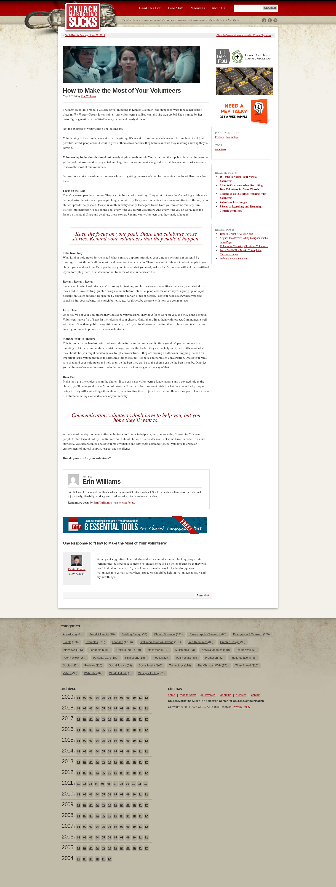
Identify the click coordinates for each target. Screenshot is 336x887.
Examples (91, 642)
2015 (67, 740)
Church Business (164, 634)
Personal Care (102, 657)
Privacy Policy (241, 707)
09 (128, 697)
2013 (67, 761)
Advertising (70, 634)
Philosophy (132, 657)
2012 (67, 772)
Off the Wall (244, 650)
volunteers (220, 149)
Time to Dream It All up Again (236, 233)
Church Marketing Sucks (83, 17)
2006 (67, 836)
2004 (67, 858)
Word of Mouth (118, 673)
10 (134, 697)
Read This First (150, 8)
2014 (67, 750)
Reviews (89, 665)
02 (84, 697)
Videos (67, 673)
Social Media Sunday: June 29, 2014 (85, 35)
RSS (275, 20)
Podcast (158, 657)
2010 (67, 793)
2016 (67, 729)
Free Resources (198, 642)
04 (97, 697)
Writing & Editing (148, 673)
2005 (67, 847)
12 (146, 697)
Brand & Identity (99, 634)
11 (140, 697)
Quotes (67, 665)
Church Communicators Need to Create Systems (243, 35)
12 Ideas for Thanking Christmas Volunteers (244, 246)
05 (103, 697)
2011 (67, 783)
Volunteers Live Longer (233, 202)
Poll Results (183, 657)
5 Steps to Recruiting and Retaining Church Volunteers (240, 209)
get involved (208, 695)
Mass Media (155, 650)
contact (255, 695)
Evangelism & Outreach (247, 634)
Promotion (211, 657)
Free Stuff (175, 8)
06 (109, 697)
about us (225, 695)
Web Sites (90, 673)
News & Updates (212, 650)
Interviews (69, 650)
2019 (67, 697)
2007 (67, 826)
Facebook (269, 20)
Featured (219, 137)
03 (91, 697)
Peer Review (71, 657)
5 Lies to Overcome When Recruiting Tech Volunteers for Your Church (241, 187)
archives (241, 695)
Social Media (147, 665)
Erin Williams (88, 96)
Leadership (232, 137)
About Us (218, 8)
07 (115, 697)
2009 (67, 804)
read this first (188, 695)
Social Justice (117, 665)
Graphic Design (230, 642)
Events (67, 642)
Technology (176, 665)
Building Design (131, 634)
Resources (197, 8)
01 (78, 697)
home (171, 695)
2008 (67, 815)
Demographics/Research (205, 634)
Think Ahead (243, 665)
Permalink (203, 595)
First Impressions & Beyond (156, 642)
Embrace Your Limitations (234, 258)
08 (121, 697)
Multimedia (182, 650)
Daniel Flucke (76, 569)
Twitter (264, 20)
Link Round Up (125, 650)
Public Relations (240, 657)
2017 (67, 718)
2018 (67, 707)
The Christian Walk (209, 665)
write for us (127, 502)
